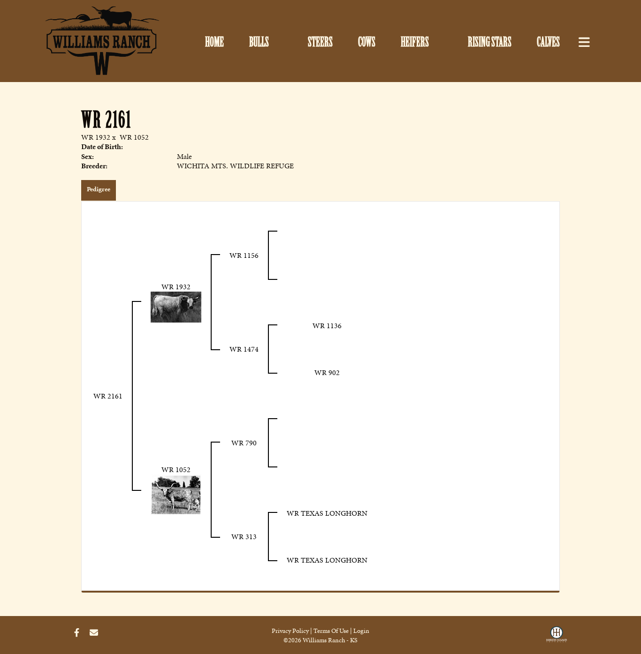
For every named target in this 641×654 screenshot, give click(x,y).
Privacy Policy (290, 630)
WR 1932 (95, 137)
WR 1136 (327, 325)
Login (361, 630)
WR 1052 (134, 137)
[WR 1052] (176, 493)
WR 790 (244, 442)
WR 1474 (244, 349)
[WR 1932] (176, 306)
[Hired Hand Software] (556, 636)
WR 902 (327, 372)
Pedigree (98, 189)
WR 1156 (244, 255)
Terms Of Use (331, 630)
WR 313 (244, 536)
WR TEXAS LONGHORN (327, 513)
